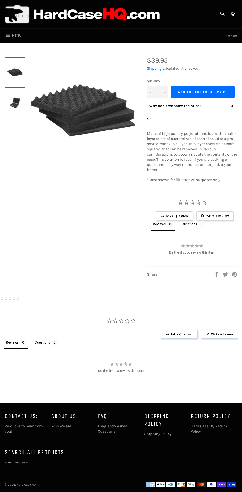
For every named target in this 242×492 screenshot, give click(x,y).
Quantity (153, 81)
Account (231, 36)
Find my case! (17, 462)
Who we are (61, 426)
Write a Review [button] (217, 216)
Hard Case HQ (26, 484)
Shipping (154, 68)
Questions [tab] (189, 224)
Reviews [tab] (159, 224)
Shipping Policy (158, 434)
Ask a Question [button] (177, 216)
